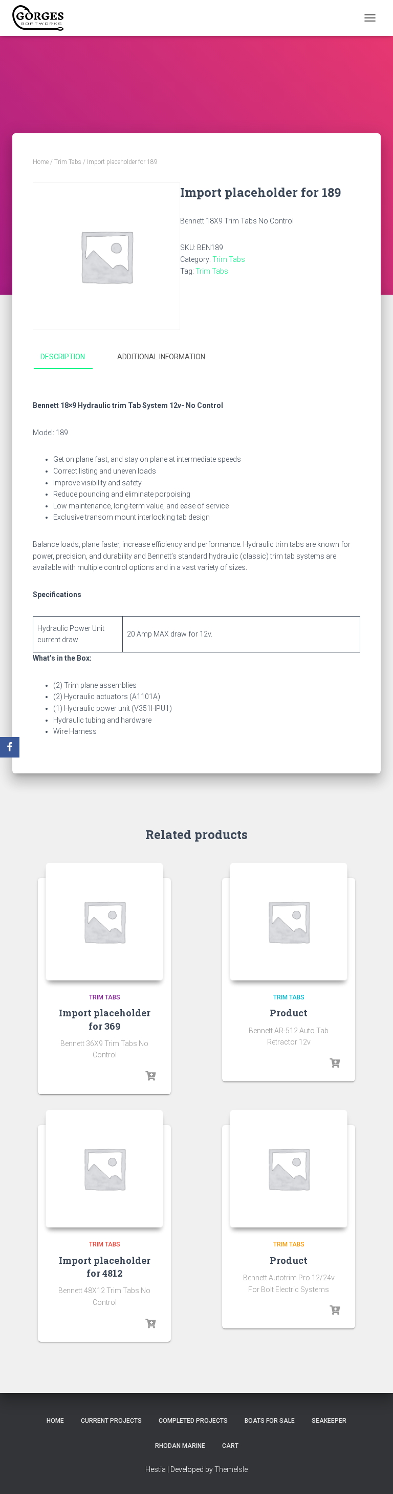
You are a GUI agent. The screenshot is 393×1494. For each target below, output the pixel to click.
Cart (230, 1445)
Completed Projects (193, 1420)
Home (41, 162)
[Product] (288, 921)
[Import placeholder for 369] (104, 921)
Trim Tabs (67, 162)
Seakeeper (329, 1420)
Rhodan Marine (180, 1445)
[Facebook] (9, 747)
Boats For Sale (270, 1420)
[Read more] (150, 1076)
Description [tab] (62, 357)
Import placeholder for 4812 (104, 1266)
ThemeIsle (231, 1469)
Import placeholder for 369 (104, 1019)
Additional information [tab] (161, 357)
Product (289, 1013)
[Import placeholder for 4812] (104, 1168)
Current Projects (111, 1420)
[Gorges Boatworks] (41, 18)
